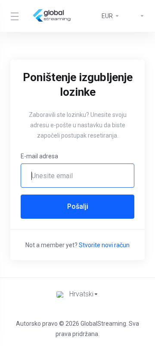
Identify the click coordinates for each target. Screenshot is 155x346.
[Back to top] (77, 311)
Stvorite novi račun (104, 245)
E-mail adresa (39, 156)
